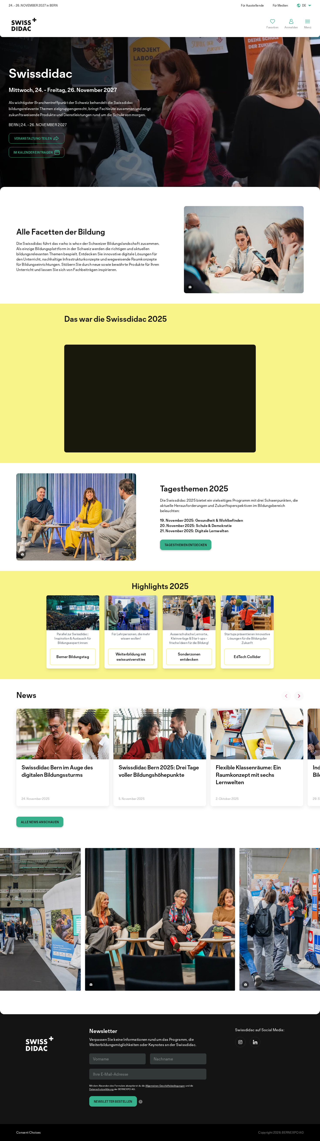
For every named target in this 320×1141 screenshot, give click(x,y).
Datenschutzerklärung (101, 1089)
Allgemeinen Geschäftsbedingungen (165, 1085)
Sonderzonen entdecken (189, 657)
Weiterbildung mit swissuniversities (131, 657)
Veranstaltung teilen (33, 138)
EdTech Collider (247, 656)
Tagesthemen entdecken (186, 545)
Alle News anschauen (40, 822)
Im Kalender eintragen (33, 152)
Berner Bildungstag (72, 656)
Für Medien (280, 5)
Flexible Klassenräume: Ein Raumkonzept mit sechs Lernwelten (248, 774)
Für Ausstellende (252, 5)
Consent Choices (28, 1132)
